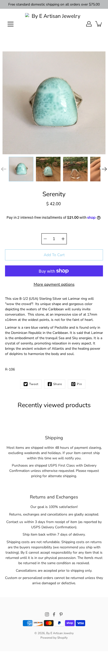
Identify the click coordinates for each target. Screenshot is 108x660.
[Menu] (10, 24)
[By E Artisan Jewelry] (54, 23)
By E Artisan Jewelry (60, 633)
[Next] (104, 169)
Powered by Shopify (54, 638)
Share (57, 384)
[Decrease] (45, 238)
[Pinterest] (61, 614)
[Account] (89, 24)
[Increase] (63, 238)
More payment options (54, 284)
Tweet (33, 384)
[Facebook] (54, 614)
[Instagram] (47, 614)
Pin (79, 384)
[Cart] (99, 24)
